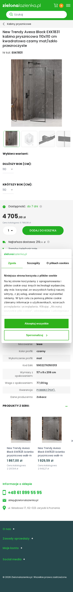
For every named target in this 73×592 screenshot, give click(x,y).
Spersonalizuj (34, 335)
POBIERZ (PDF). (45, 390)
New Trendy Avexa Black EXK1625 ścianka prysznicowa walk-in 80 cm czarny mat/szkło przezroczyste (20, 457)
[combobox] (8, 169)
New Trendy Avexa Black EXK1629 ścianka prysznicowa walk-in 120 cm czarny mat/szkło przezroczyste (51, 457)
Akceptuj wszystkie (37, 323)
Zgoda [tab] (12, 263)
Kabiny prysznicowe (19, 24)
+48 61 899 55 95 (25, 492)
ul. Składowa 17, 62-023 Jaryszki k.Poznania (34, 508)
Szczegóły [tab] (33, 263)
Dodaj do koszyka (43, 230)
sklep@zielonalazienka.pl (23, 500)
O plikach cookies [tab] (58, 263)
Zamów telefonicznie (22, 249)
